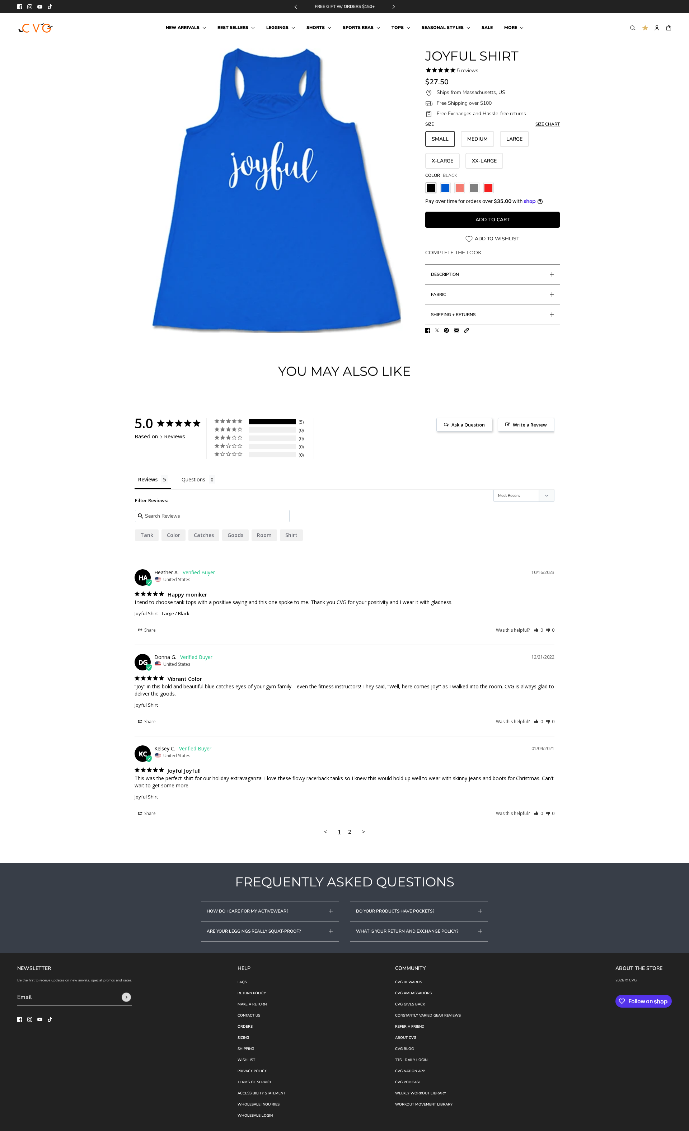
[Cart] (669, 28)
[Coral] (459, 188)
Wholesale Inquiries (259, 1104)
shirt (291, 535)
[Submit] (126, 997)
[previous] (296, 6)
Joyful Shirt (146, 613)
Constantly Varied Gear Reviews (428, 1015)
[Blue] (445, 188)
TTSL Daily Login (411, 1059)
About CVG (405, 1037)
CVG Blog (404, 1048)
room (264, 535)
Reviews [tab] (148, 479)
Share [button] (149, 630)
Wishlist (246, 1059)
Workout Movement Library (424, 1104)
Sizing (243, 1037)
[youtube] (40, 7)
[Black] (431, 188)
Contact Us (249, 1015)
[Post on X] (437, 330)
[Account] (657, 28)
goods (235, 535)
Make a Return (252, 1004)
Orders (245, 1026)
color (173, 535)
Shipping (246, 1048)
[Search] (633, 28)
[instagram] (30, 7)
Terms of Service (255, 1082)
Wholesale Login (255, 1115)
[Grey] (474, 188)
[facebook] (20, 7)
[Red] (488, 188)
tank (146, 535)
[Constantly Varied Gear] (36, 28)
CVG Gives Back (410, 1004)
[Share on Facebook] (428, 330)
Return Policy (252, 993)
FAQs (242, 982)
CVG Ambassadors (413, 993)
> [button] (363, 831)
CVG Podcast (408, 1082)
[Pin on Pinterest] (446, 330)
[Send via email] (456, 330)
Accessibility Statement (261, 1093)
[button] (466, 330)
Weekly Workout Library (420, 1093)
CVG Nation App (410, 1071)
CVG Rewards (408, 982)
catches (204, 535)
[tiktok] (50, 7)
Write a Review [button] (530, 424)
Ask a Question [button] (468, 424)
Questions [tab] (193, 479)
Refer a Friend (410, 1026)
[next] (394, 6)
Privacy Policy (252, 1071)
